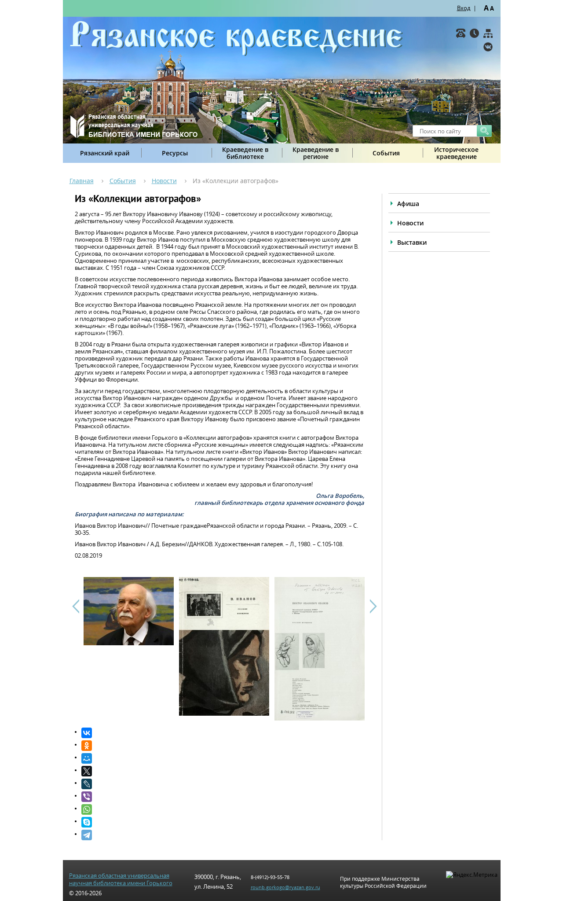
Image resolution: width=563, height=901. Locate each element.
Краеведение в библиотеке (245, 153)
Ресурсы (175, 153)
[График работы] (474, 33)
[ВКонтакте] (488, 46)
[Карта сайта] (488, 33)
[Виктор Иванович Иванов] (129, 643)
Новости (164, 181)
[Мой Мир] (222, 758)
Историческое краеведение (456, 153)
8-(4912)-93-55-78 (270, 877)
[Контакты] (460, 33)
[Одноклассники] (222, 745)
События (386, 153)
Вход (463, 8)
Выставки (412, 242)
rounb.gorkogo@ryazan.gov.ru (285, 887)
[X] (222, 771)
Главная (81, 181)
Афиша (408, 203)
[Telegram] (222, 835)
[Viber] (222, 796)
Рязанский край (104, 153)
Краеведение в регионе (315, 153)
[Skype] (222, 822)
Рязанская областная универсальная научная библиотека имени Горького (120, 879)
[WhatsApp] (222, 809)
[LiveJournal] (222, 784)
